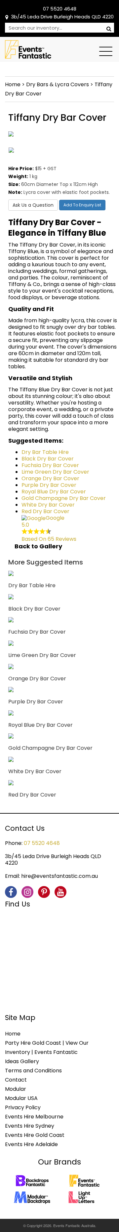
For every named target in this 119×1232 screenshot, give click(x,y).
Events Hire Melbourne (34, 1116)
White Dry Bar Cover (48, 505)
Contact (16, 1080)
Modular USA (21, 1098)
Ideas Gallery (22, 1061)
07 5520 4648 (59, 8)
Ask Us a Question (33, 205)
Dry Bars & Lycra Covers (57, 84)
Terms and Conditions (33, 1070)
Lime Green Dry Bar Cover (55, 472)
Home (12, 84)
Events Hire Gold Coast (34, 1135)
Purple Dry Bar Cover (48, 485)
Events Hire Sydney (29, 1126)
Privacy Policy (23, 1107)
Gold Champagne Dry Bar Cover (63, 498)
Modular (15, 1089)
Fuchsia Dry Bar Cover (50, 465)
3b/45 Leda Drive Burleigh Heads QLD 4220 (62, 16)
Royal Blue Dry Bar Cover (53, 491)
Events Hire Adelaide (31, 1144)
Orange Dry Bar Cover (50, 478)
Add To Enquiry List (82, 205)
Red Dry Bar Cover (45, 511)
